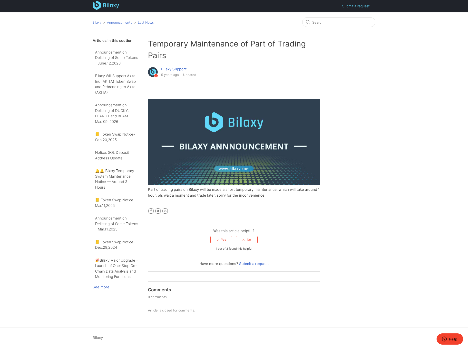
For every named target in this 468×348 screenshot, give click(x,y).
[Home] (106, 8)
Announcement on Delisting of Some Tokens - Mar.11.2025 (116, 223)
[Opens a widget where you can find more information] (449, 339)
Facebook (151, 211)
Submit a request (356, 6)
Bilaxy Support (173, 69)
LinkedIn (165, 211)
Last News (146, 22)
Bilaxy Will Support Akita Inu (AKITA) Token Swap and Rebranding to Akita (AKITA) (115, 84)
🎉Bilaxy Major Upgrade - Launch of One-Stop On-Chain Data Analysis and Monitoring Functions (116, 268)
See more (101, 287)
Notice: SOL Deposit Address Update (112, 155)
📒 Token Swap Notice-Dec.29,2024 (115, 245)
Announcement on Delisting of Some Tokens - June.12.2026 (116, 57)
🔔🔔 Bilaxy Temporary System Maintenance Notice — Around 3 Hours (114, 179)
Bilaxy (97, 22)
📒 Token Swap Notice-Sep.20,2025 (115, 137)
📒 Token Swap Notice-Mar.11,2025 (115, 203)
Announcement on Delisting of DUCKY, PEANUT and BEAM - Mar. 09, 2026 (113, 113)
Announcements (119, 22)
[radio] (221, 239)
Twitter (158, 211)
